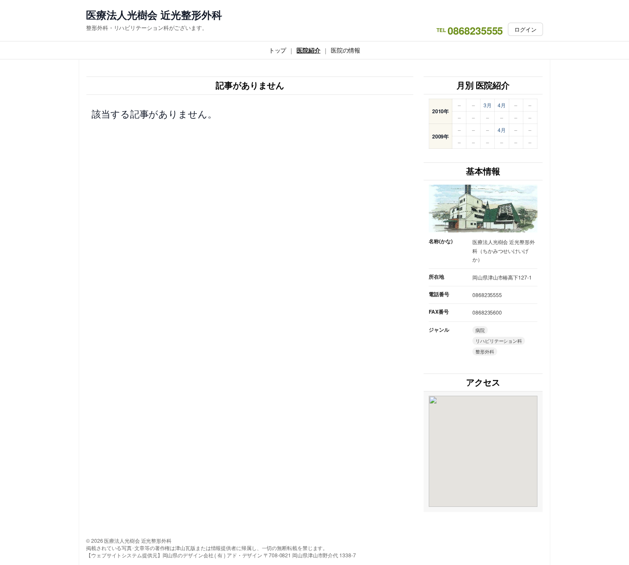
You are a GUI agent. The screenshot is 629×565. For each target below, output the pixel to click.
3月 (488, 105)
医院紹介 (308, 50)
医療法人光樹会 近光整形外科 (154, 15)
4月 (502, 105)
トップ (278, 50)
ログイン (525, 29)
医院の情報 (346, 50)
